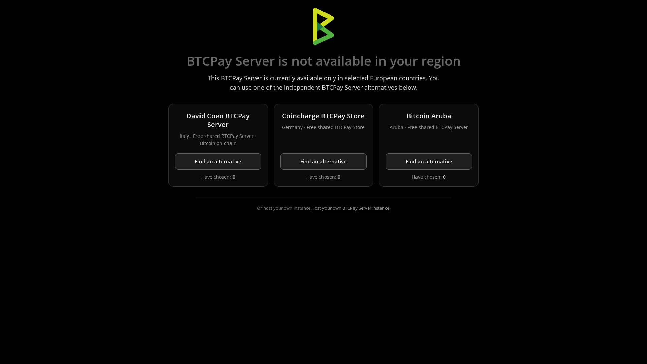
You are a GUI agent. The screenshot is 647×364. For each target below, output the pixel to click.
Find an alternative (218, 161)
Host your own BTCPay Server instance (350, 208)
